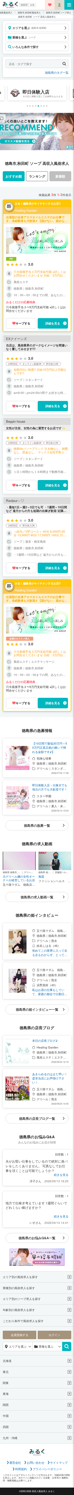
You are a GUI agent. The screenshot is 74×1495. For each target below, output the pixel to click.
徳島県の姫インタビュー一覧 (37, 1009)
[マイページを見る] (59, 5)
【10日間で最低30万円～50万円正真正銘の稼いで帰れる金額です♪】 (49, 747)
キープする (23, 323)
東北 (6, 1372)
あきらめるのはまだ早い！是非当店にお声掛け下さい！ (49, 1078)
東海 (6, 1394)
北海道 (7, 1361)
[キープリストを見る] (50, 5)
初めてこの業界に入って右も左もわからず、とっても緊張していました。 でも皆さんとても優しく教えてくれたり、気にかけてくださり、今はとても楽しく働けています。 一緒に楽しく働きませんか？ (50, 952)
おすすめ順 (14, 176)
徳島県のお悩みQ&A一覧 (37, 1237)
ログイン (54, 1335)
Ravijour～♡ (15, 501)
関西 (6, 1405)
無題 (41, 876)
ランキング (37, 176)
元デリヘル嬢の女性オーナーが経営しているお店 (19, 878)
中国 (6, 1416)
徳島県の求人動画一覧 (37, 897)
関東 (6, 1383)
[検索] (66, 1346)
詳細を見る (52, 323)
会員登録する (19, 1335)
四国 (6, 1427)
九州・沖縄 (10, 1438)
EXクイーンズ (16, 339)
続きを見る (61, 1175)
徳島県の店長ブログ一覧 (37, 1118)
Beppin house (15, 421)
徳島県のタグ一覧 (56, 72)
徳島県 (24, 4)
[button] (27, 106)
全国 (32, 4)
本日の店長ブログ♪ (45, 1040)
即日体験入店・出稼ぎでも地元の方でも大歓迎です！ (49, 787)
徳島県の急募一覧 (37, 825)
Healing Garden (26, 210)
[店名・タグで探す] (64, 64)
